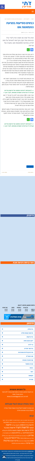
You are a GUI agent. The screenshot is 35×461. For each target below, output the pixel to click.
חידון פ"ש (5, 430)
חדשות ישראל (7, 457)
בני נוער (22, 420)
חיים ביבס (30, 433)
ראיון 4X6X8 (23, 443)
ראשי (32, 19)
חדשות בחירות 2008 (27, 425)
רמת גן (28, 455)
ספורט (25, 438)
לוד (23, 457)
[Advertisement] (17, 145)
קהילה (32, 443)
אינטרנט (32, 420)
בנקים (31, 367)
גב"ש (19, 455)
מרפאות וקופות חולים (27, 333)
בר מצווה (11, 420)
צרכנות (7, 440)
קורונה (28, 443)
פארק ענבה (27, 441)
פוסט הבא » (4, 172)
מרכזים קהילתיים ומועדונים (25, 352)
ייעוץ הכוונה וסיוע (28, 340)
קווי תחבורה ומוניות (27, 360)
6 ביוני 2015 (24, 32)
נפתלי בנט (31, 438)
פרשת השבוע (14, 441)
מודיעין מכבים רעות (24, 435)
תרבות (13, 443)
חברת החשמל (29, 364)
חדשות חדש (26, 19)
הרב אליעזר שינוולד (13, 422)
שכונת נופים (17, 443)
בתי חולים (30, 329)
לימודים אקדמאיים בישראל (16, 457)
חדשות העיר (30, 166)
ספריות (31, 379)
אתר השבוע (27, 420)
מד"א (4, 433)
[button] (2, 7)
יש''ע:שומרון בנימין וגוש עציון (12, 455)
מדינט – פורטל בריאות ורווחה (16, 453)
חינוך (24, 433)
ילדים (10, 433)
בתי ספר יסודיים (28, 348)
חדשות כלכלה (12, 430)
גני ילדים (30, 344)
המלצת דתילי (21, 422)
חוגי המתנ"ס (29, 356)
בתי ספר (7, 420)
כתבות (7, 433)
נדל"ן (3, 435)
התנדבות (6, 422)
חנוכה (21, 433)
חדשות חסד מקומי (23, 430)
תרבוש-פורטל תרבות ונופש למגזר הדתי (19, 451)
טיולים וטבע (16, 433)
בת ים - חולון (23, 455)
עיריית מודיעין (14, 438)
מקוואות (31, 375)
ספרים (21, 438)
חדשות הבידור (16, 425)
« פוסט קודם (31, 172)
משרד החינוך (7, 435)
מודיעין (31, 435)
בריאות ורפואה (17, 420)
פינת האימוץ (21, 440)
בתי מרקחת (30, 337)
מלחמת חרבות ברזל (15, 435)
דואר (31, 371)
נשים (28, 438)
